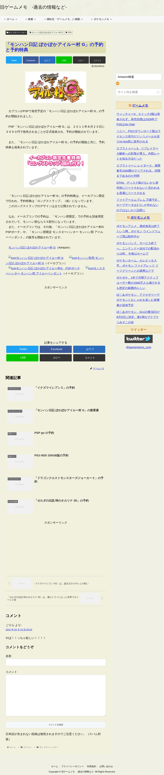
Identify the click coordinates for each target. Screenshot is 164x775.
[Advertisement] (56, 312)
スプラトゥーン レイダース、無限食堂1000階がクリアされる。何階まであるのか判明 (138, 171)
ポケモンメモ (140, 217)
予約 (69, 32)
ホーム (54, 766)
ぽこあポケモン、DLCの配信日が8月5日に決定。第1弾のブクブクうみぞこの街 (138, 317)
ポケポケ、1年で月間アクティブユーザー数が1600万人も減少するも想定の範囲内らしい (138, 283)
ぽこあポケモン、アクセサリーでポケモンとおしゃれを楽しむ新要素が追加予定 (138, 300)
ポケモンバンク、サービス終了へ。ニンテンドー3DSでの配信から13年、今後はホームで (138, 248)
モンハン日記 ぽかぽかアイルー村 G (47, 32)
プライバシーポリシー (72, 766)
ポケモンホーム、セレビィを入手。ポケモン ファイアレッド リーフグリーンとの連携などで (137, 266)
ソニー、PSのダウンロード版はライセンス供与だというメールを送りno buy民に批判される (138, 136)
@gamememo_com (138, 347)
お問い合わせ (106, 766)
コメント (11, 671)
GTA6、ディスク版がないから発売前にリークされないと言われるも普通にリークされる (138, 188)
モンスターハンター (17, 32)
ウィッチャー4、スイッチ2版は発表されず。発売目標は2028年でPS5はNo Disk (138, 119)
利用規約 (91, 766)
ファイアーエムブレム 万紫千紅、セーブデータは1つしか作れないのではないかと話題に (138, 205)
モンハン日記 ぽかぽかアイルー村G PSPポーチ (48, 268)
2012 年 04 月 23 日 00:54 (19, 629)
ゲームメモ (140, 105)
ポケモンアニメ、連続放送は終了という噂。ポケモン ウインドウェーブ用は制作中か (138, 231)
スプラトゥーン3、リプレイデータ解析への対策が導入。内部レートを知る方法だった (138, 153)
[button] (158, 92)
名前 (8, 656)
